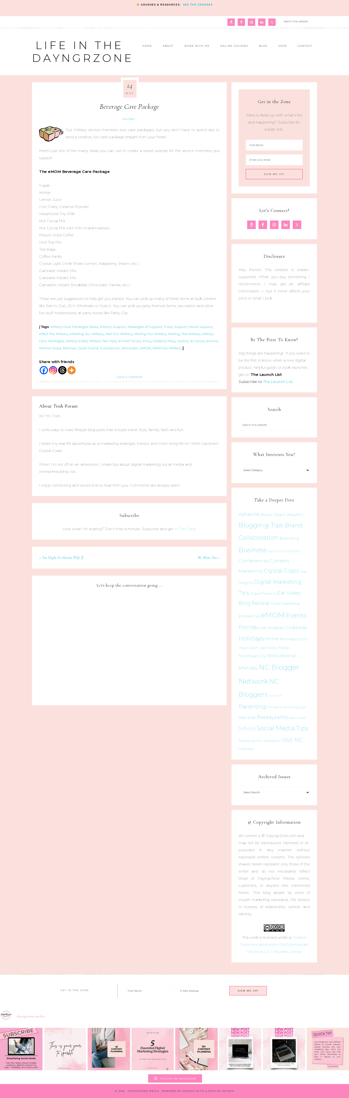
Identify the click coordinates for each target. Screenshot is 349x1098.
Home (272, 639)
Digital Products (263, 593)
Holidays (251, 638)
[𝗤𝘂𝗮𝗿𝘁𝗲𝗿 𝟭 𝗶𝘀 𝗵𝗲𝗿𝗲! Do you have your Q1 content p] (109, 1049)
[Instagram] (53, 370)
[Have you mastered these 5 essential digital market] (153, 1049)
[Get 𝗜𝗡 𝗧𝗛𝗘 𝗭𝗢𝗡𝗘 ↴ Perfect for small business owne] (21, 1049)
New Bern (276, 695)
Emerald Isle (249, 616)
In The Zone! (185, 529)
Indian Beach (248, 648)
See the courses (198, 4)
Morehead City (252, 656)
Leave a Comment (129, 377)
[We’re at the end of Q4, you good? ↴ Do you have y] (196, 1049)
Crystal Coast (281, 570)
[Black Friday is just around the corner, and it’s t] (284, 1049)
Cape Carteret (277, 551)
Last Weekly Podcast (274, 648)
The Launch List (278, 381)
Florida (248, 627)
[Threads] (62, 370)
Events (296, 615)
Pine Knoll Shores (280, 707)
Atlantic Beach (272, 515)
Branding (289, 538)
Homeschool (294, 638)
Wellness (246, 749)
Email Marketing (285, 604)
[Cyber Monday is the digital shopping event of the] (240, 1049)
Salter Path (297, 718)
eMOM (273, 615)
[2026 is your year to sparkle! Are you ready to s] (65, 1049)
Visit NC (292, 739)
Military (129, 119)
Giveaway (296, 627)
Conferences (254, 561)
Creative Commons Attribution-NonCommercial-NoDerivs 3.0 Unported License (274, 944)
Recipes (247, 717)
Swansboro (272, 741)
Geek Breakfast (271, 628)
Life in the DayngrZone (83, 51)
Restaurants (272, 717)
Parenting (252, 706)
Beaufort (295, 514)
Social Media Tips (283, 728)
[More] (71, 370)
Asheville (249, 514)
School (247, 728)
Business (253, 550)
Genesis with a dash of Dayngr (208, 1091)
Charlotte (294, 551)
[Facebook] (44, 370)
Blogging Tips (261, 525)
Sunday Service (251, 741)
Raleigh (300, 707)
